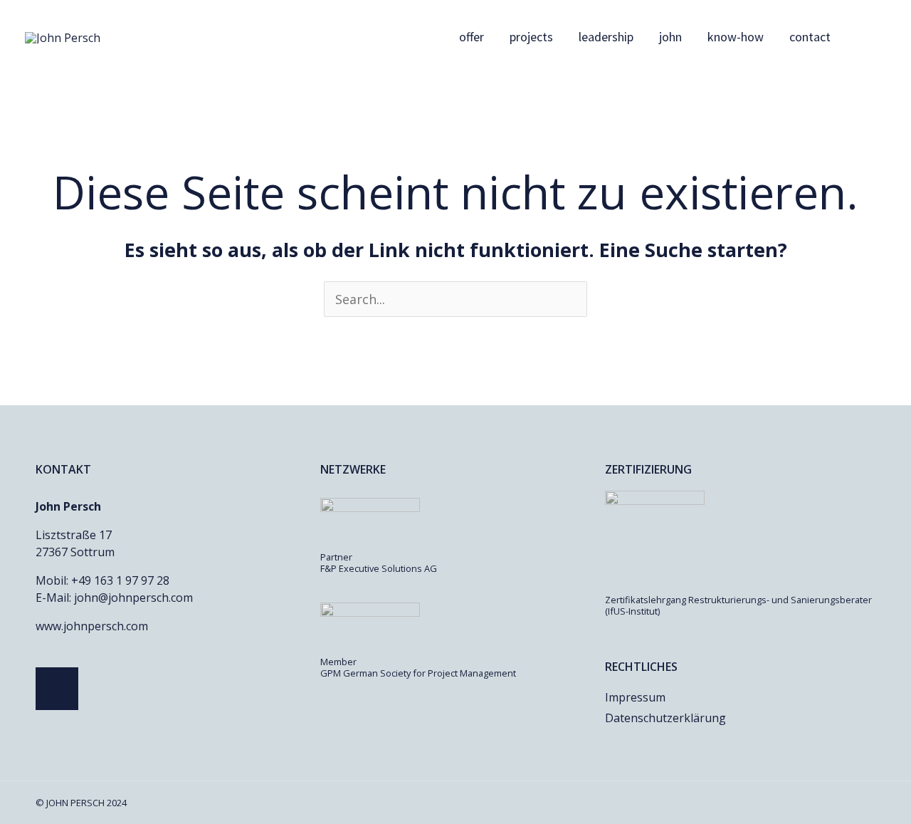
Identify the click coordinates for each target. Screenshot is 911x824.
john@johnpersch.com (133, 597)
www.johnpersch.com (92, 626)
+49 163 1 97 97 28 (120, 580)
